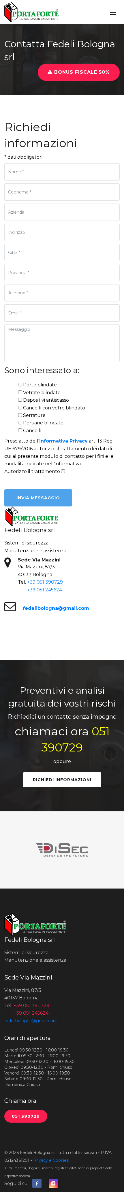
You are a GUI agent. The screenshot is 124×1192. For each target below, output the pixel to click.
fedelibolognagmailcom (56, 608)
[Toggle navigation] (113, 12)
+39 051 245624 (44, 590)
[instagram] (53, 1183)
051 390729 (26, 1116)
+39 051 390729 (45, 582)
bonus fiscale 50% (81, 72)
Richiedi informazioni (62, 779)
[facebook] (37, 1183)
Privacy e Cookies (51, 1160)
